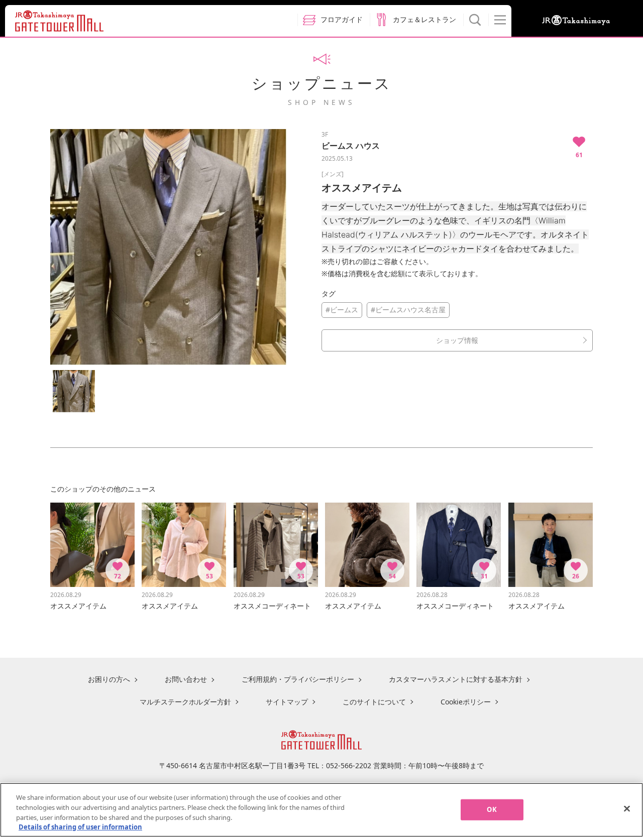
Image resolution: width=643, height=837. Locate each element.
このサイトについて (374, 701)
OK (491, 809)
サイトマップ (287, 701)
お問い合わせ (186, 679)
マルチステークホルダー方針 (185, 701)
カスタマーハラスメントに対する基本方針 (455, 679)
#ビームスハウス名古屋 (408, 309)
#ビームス (342, 309)
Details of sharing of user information (80, 826)
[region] (321, 810)
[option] (168, 247)
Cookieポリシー (466, 701)
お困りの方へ (109, 679)
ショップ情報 (457, 340)
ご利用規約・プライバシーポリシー (298, 679)
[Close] (627, 808)
